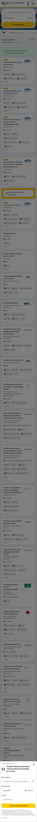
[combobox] (16, 781)
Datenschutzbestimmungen (9, 811)
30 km (30, 790)
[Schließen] (33, 764)
